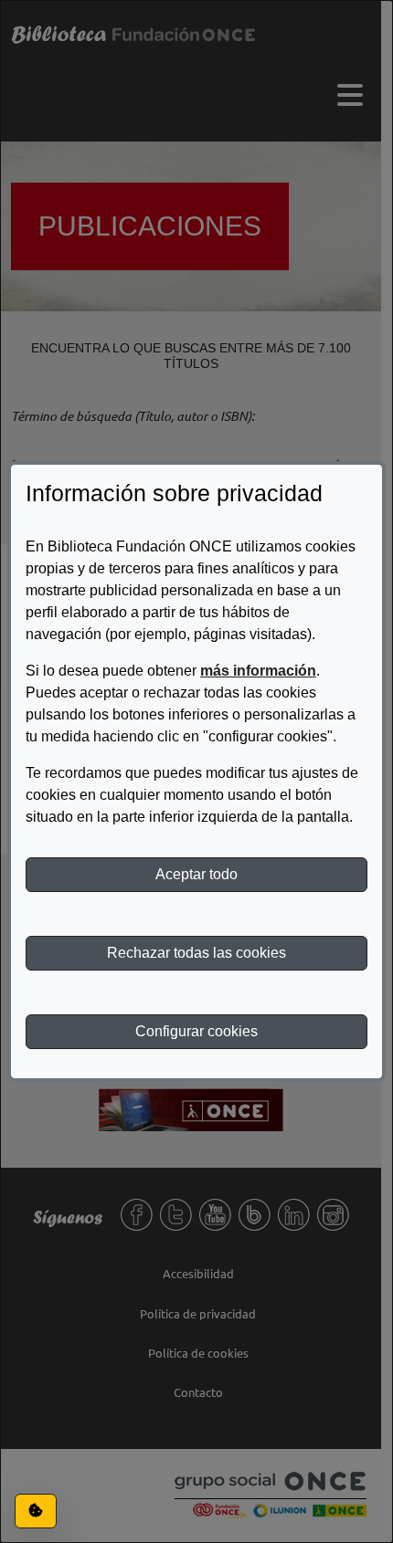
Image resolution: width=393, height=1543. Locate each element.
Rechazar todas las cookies (196, 952)
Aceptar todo (196, 874)
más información (258, 670)
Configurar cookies (196, 1031)
